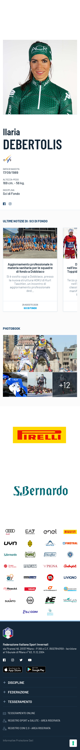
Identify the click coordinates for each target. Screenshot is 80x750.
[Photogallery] (40, 353)
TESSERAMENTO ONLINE (21, 713)
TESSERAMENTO (20, 702)
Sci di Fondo (30, 308)
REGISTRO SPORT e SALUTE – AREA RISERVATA (34, 720)
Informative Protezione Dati (18, 740)
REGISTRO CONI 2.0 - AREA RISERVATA (29, 728)
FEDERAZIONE (18, 692)
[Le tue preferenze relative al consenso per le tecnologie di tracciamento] (73, 743)
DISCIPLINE (16, 682)
